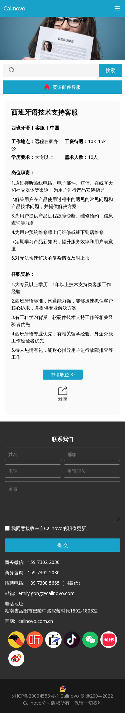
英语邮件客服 (67, 87)
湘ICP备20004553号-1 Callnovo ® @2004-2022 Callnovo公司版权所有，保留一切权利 (62, 699)
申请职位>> (63, 374)
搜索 (110, 70)
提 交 (62, 545)
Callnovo (14, 8)
